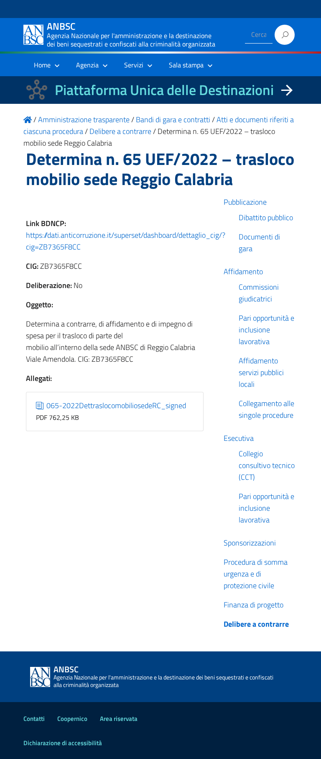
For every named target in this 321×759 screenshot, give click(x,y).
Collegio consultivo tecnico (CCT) (267, 465)
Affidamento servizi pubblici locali (261, 372)
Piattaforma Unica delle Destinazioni (164, 89)
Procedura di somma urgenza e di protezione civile (256, 573)
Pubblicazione (245, 202)
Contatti (34, 718)
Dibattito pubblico (266, 217)
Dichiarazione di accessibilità (62, 743)
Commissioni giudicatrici (259, 292)
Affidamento (243, 271)
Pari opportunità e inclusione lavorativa (266, 329)
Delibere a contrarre (256, 624)
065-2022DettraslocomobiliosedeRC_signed (115, 405)
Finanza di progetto (253, 604)
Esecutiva (239, 438)
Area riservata (119, 718)
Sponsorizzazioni (250, 542)
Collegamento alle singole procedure (266, 409)
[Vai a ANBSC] (27, 119)
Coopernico (72, 718)
